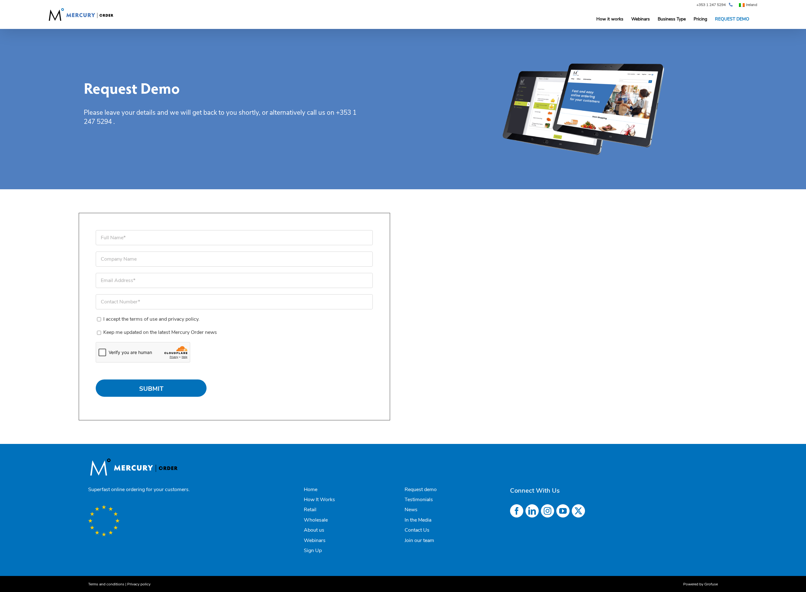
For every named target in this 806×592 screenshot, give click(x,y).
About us (314, 530)
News (411, 509)
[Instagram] (547, 510)
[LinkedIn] (532, 510)
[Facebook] (516, 510)
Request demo (421, 489)
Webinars (315, 540)
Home (310, 489)
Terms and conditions (106, 584)
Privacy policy (138, 584)
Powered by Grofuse (700, 584)
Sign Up (313, 550)
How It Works (319, 499)
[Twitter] (578, 510)
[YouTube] (563, 510)
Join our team (419, 540)
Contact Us (417, 530)
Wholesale (316, 520)
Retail (310, 509)
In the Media (418, 520)
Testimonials (419, 499)
